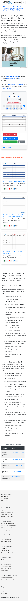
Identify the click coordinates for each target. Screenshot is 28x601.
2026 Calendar (4, 496)
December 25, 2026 (17, 460)
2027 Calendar (4, 498)
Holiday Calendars (14, 102)
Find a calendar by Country (7, 552)
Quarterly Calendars (6, 521)
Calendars (17, 3)
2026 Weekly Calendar (6, 541)
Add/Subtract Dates (5, 559)
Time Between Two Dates (7, 562)
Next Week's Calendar (6, 539)
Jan (4, 106)
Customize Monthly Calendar (8, 580)
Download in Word (11, 138)
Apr (14, 106)
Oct (14, 108)
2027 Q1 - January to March (7, 528)
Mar (11, 106)
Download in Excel (10, 142)
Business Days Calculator (7, 566)
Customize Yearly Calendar (7, 577)
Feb (7, 106)
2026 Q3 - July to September (7, 523)
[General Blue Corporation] (7, 3)
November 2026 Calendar (7, 516)
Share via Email (9, 147)
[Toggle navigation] (23, 2)
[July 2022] (9, 96)
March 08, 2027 (16, 477)
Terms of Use (4, 593)
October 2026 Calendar (6, 514)
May (18, 106)
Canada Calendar (5, 550)
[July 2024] (18, 96)
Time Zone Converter (6, 568)
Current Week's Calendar (7, 537)
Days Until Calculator (6, 564)
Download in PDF (10, 135)
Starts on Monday (14, 99)
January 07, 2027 (17, 471)
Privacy (3, 591)
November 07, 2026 (18, 452)
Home (6, 7)
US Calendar (4, 548)
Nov (17, 108)
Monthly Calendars (6, 508)
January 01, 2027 (17, 465)
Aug (7, 108)
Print (22, 142)
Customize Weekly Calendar (7, 582)
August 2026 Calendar (6, 510)
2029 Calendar (4, 503)
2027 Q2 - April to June (6, 530)
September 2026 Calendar (7, 512)
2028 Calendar (4, 500)
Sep (10, 108)
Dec (21, 108)
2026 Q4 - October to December (8, 525)
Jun (21, 106)
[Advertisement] (14, 82)
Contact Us (3, 589)
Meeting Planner (5, 570)
